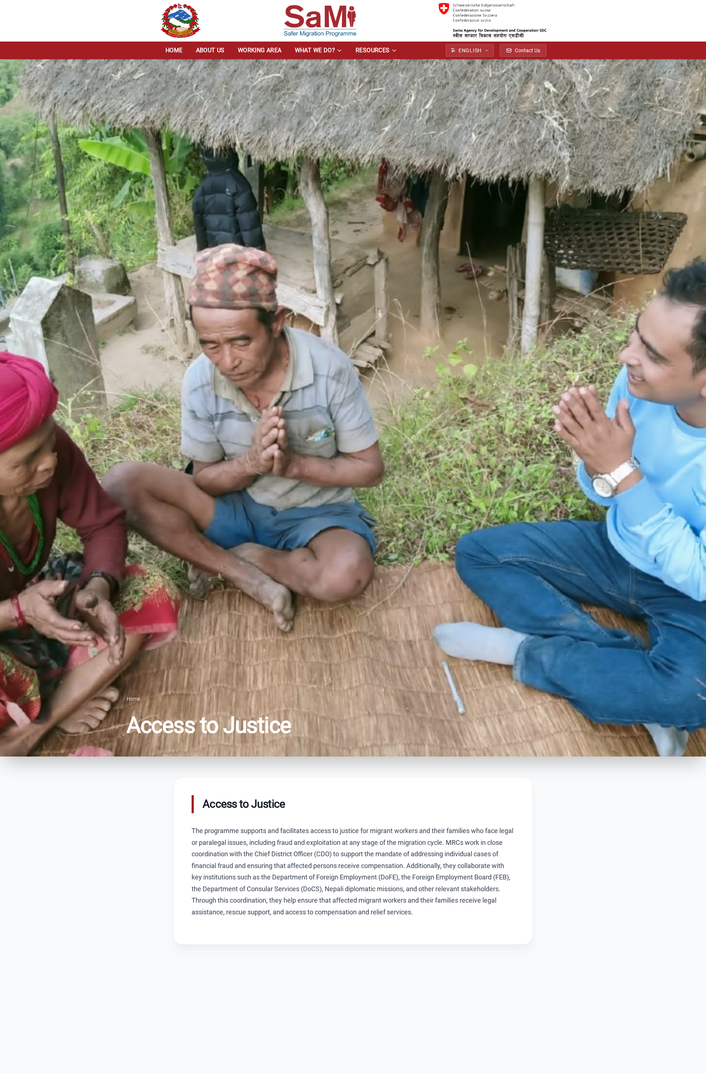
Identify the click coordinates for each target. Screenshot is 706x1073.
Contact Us (527, 50)
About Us (210, 50)
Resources (373, 50)
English (470, 50)
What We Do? (315, 50)
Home (174, 50)
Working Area (260, 50)
